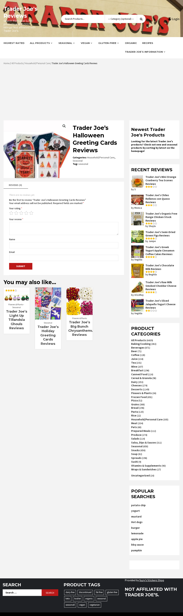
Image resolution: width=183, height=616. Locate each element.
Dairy (134, 382)
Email (12, 252)
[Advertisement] (92, 94)
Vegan (85, 43)
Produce (136, 435)
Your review (16, 219)
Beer (134, 351)
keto (68, 598)
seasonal (83, 164)
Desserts (136, 389)
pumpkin (136, 550)
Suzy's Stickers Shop (151, 580)
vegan (82, 604)
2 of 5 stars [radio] (16, 213)
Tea (133, 362)
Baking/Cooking (141, 344)
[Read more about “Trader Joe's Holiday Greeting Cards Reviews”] (48, 318)
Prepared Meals (140, 431)
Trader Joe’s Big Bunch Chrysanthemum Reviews (82, 328)
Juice (134, 359)
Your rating (15, 208)
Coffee (135, 355)
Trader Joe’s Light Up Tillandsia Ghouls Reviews (16, 320)
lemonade (137, 533)
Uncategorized (140, 475)
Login (175, 19)
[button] (64, 126)
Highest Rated (14, 43)
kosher (77, 598)
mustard (136, 516)
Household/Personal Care (37, 63)
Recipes (147, 43)
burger (135, 527)
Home (6, 63)
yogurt (135, 510)
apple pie (137, 539)
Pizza (134, 400)
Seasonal (65, 43)
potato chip (138, 505)
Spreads (136, 458)
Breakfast (137, 370)
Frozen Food (139, 397)
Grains (135, 404)
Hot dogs (136, 522)
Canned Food (139, 374)
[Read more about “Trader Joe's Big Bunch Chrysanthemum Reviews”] (79, 313)
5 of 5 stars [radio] (31, 213)
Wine (134, 366)
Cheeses (136, 385)
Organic (131, 43)
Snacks (135, 450)
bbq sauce (137, 544)
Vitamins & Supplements (146, 465)
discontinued (85, 592)
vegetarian (95, 604)
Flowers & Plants (15, 304)
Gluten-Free (107, 43)
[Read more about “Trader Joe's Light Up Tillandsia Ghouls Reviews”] (16, 299)
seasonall (70, 604)
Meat (134, 423)
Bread (135, 407)
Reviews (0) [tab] (15, 185)
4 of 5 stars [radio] (26, 213)
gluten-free (112, 592)
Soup (134, 454)
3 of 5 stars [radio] (21, 213)
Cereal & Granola (141, 378)
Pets (134, 427)
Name (12, 239)
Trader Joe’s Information (144, 51)
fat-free (99, 592)
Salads (135, 438)
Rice (133, 415)
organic (89, 598)
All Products (40, 43)
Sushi (134, 461)
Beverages (137, 347)
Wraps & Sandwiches (143, 469)
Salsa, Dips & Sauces (143, 442)
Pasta (134, 411)
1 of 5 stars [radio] (11, 213)
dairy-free (70, 592)
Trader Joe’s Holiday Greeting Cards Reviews (48, 335)
